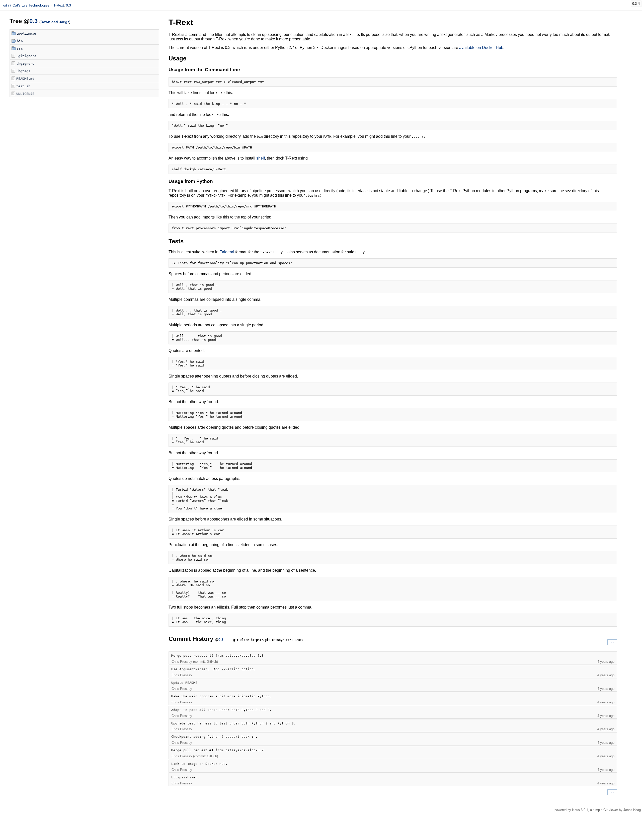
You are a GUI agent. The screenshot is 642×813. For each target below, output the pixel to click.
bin (20, 41)
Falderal (226, 252)
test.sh (23, 86)
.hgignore (25, 63)
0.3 (68, 5)
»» (612, 642)
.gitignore (26, 56)
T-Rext (58, 5)
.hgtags (23, 71)
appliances (27, 33)
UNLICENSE (25, 94)
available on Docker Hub (481, 47)
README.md (25, 79)
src (20, 48)
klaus (576, 810)
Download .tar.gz (55, 22)
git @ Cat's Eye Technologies (26, 5)
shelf (260, 158)
